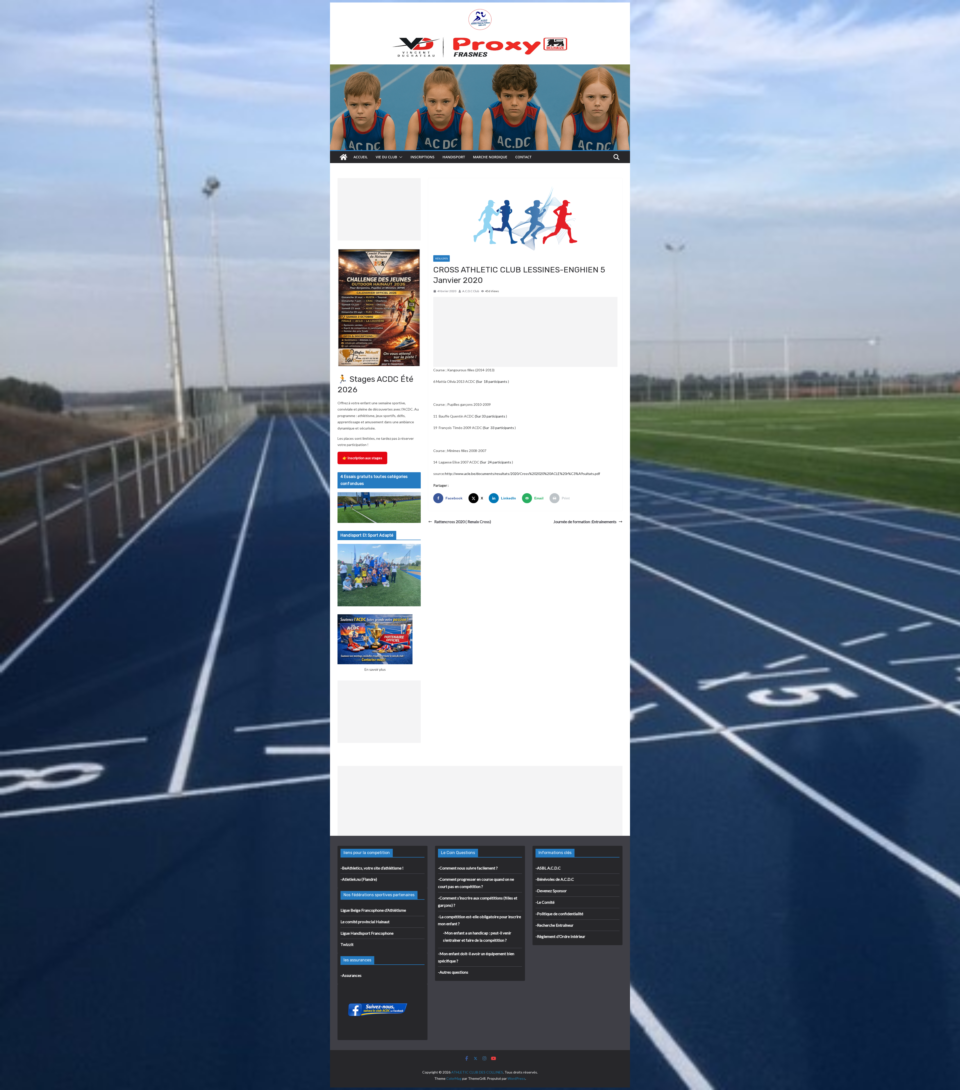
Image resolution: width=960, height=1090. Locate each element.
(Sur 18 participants (491, 381)
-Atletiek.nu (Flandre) (358, 879)
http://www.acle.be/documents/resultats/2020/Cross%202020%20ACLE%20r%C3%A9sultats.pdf (522, 473)
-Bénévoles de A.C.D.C (555, 879)
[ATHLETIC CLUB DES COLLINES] (344, 157)
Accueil (361, 157)
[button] (399, 157)
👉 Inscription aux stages (362, 458)
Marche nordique (490, 157)
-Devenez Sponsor (551, 890)
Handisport (453, 157)
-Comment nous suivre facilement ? (468, 868)
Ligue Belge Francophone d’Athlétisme (373, 910)
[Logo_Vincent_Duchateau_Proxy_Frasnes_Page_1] (480, 39)
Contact (523, 157)
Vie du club (386, 157)
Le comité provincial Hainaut (365, 921)
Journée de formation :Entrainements (585, 521)
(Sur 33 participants (490, 416)
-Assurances (351, 975)
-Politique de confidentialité (559, 913)
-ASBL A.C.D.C (548, 868)
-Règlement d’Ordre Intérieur (560, 936)
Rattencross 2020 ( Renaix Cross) (462, 521)
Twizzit (347, 944)
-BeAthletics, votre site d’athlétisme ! (372, 868)
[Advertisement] (525, 332)
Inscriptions (422, 157)
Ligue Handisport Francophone (367, 933)
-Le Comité (545, 902)
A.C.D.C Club (470, 291)
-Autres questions (453, 972)
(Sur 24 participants (495, 462)
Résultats (441, 258)
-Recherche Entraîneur (555, 925)
